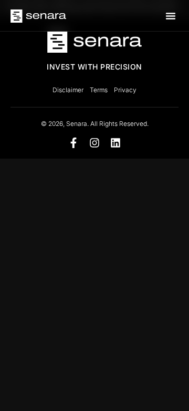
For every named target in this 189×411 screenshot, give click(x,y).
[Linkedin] (115, 143)
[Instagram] (94, 143)
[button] (170, 16)
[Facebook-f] (73, 143)
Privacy (125, 90)
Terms (99, 90)
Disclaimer (67, 90)
